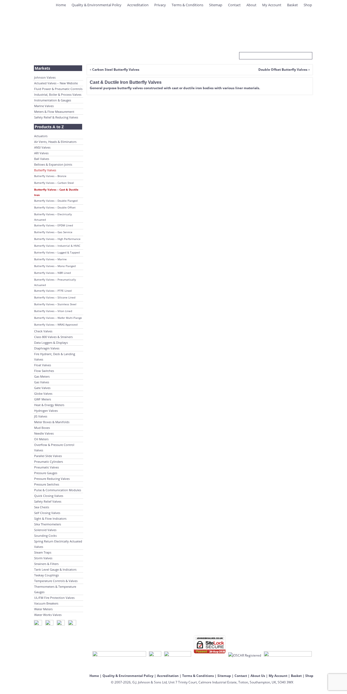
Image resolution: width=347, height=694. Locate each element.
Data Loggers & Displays (51, 342)
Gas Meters (42, 376)
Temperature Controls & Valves (56, 581)
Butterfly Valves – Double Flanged (56, 201)
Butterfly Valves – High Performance (57, 239)
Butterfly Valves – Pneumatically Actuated (55, 282)
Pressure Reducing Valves (52, 479)
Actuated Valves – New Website (56, 83)
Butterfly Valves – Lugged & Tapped (57, 252)
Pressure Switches (46, 484)
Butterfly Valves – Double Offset (55, 207)
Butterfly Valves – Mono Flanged (55, 266)
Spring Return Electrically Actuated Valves (58, 544)
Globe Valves (43, 393)
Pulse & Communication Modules (57, 490)
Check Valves (43, 331)
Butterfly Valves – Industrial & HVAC (57, 246)
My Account (271, 4)
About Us (257, 675)
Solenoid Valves (45, 530)
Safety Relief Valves (47, 501)
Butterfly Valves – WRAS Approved (56, 324)
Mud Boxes (42, 428)
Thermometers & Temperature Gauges (55, 589)
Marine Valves (44, 106)
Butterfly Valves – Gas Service (53, 232)
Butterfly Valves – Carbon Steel (54, 183)
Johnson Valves (45, 77)
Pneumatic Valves (46, 467)
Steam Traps (42, 552)
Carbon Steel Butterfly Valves (115, 69)
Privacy (160, 4)
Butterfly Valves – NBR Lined (52, 273)
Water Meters (43, 609)
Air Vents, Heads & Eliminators (55, 142)
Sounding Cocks (45, 536)
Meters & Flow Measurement (54, 112)
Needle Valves (44, 433)
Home (61, 4)
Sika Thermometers (47, 524)
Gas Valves (41, 382)
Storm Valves (43, 558)
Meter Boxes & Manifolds (51, 422)
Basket (292, 4)
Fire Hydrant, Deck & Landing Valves (54, 356)
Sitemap (215, 4)
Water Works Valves (48, 615)
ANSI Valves (42, 147)
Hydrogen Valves (46, 411)
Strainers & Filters (46, 564)
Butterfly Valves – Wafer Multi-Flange (58, 318)
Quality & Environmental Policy (96, 4)
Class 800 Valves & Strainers (53, 337)
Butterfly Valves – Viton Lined (53, 311)
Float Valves (42, 365)
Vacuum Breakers (46, 603)
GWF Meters (42, 399)
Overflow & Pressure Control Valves (54, 447)
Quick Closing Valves (48, 496)
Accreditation (138, 4)
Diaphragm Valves (46, 348)
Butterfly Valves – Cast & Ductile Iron (56, 192)
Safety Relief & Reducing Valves (56, 117)
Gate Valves (42, 388)
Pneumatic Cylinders (48, 462)
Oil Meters (41, 439)
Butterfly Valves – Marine (50, 259)
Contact (234, 4)
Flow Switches (44, 371)
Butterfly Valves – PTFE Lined (53, 291)
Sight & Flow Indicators (50, 518)
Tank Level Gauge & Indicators (55, 569)
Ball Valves (41, 159)
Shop (308, 4)
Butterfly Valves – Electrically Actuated (53, 216)
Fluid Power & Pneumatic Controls (58, 89)
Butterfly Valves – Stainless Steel (55, 304)
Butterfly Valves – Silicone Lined (54, 297)
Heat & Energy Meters (49, 405)
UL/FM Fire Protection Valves (54, 598)
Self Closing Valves (47, 513)
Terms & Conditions (187, 4)
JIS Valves (40, 416)
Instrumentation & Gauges (52, 100)
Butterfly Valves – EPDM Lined (53, 225)
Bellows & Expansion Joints (53, 164)
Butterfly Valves (45, 170)
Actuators (40, 136)
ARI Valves (41, 153)
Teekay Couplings (46, 575)
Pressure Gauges (45, 473)
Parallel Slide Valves (48, 456)
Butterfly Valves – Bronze (50, 176)
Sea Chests (41, 507)
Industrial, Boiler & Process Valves (57, 94)
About (251, 4)
